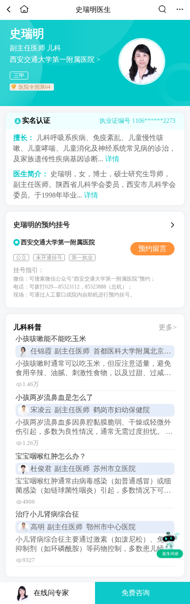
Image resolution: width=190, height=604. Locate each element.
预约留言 (152, 248)
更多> (168, 327)
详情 (112, 159)
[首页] (24, 12)
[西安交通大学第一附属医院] (174, 224)
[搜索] (162, 12)
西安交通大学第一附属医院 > (55, 59)
